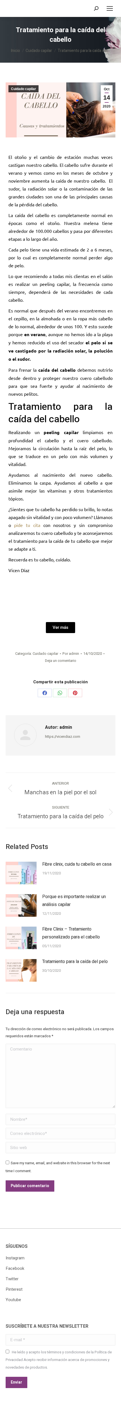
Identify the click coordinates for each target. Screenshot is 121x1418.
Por (70, 653)
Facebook (15, 1268)
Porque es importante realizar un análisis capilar (74, 900)
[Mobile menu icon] (109, 8)
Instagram (15, 1258)
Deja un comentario (60, 660)
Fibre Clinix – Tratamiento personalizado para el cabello (71, 933)
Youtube (13, 1300)
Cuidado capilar (23, 89)
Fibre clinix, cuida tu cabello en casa (76, 864)
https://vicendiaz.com (62, 736)
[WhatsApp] (60, 693)
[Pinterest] (75, 693)
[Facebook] (45, 693)
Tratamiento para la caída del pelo (75, 961)
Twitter (12, 1279)
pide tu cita (27, 525)
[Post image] (21, 873)
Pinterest (14, 1289)
